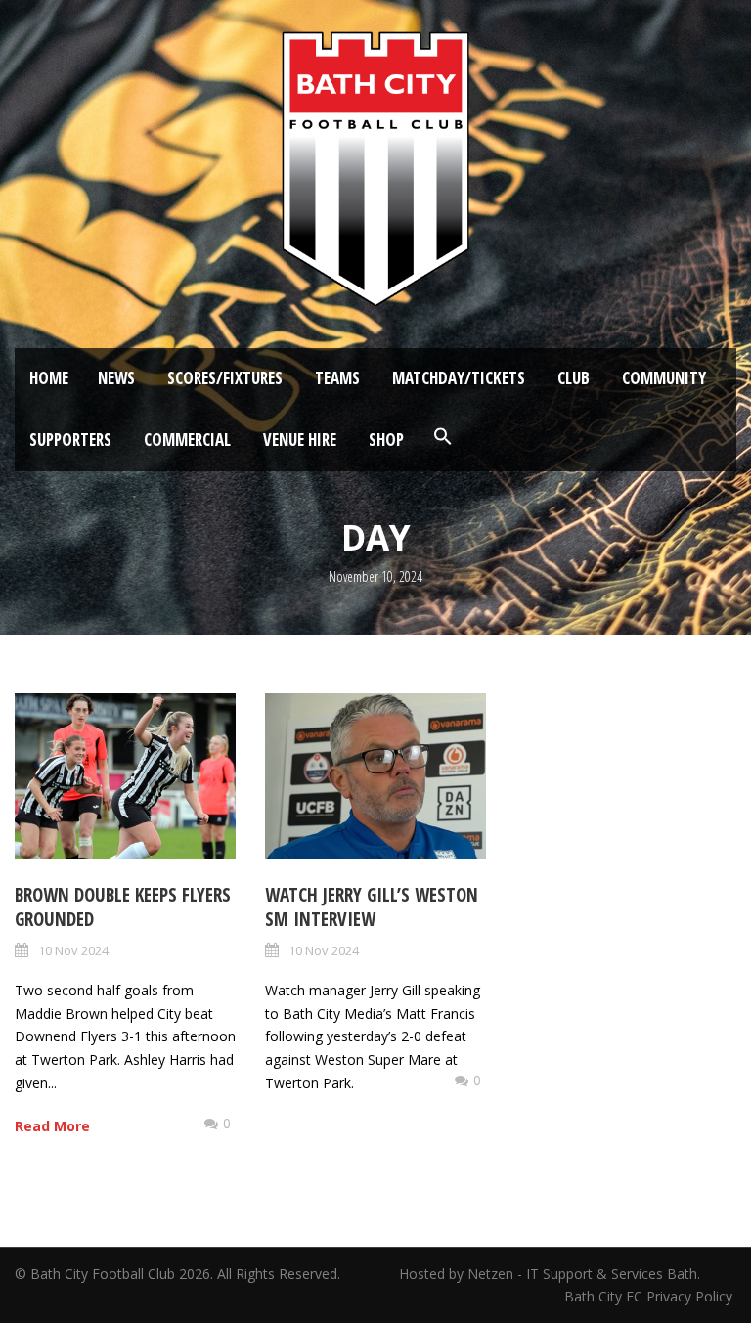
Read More (52, 1126)
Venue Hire (299, 439)
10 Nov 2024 (73, 950)
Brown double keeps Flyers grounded (123, 907)
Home (48, 378)
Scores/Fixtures (225, 378)
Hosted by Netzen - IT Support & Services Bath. (549, 1273)
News (116, 378)
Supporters (70, 439)
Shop (386, 439)
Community (664, 378)
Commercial (187, 439)
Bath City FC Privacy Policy (650, 1296)
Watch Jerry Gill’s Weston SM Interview (371, 907)
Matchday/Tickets (458, 378)
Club (573, 378)
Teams (337, 378)
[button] (443, 437)
